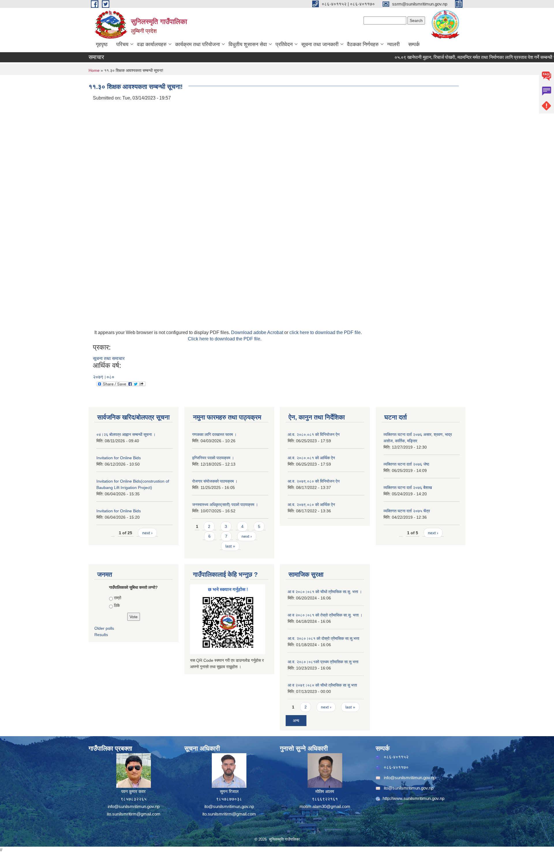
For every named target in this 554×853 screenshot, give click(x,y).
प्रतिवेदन (284, 44)
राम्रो (117, 597)
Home (94, 70)
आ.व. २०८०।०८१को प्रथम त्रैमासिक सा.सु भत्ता (323, 661)
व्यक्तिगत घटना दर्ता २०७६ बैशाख (407, 487)
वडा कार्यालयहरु (151, 44)
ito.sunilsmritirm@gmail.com (133, 813)
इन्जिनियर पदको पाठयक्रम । (213, 457)
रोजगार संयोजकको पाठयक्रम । (214, 481)
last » (230, 546)
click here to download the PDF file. (325, 332)
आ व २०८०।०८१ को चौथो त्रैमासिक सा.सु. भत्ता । (325, 591)
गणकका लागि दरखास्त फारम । (214, 434)
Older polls (104, 628)
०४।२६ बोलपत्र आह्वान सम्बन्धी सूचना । (126, 434)
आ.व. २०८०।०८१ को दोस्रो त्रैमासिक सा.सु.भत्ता (323, 638)
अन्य (296, 720)
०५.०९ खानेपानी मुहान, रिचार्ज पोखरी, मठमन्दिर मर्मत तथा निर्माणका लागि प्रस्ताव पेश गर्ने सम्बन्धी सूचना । (466, 57)
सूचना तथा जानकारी (319, 44)
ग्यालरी (393, 44)
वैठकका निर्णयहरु (363, 44)
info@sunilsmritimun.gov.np (134, 806)
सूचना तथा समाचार (109, 358)
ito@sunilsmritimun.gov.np (229, 806)
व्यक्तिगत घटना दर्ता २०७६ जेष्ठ (406, 464)
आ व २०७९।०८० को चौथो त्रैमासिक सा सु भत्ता (322, 685)
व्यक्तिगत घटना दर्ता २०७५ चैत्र (406, 511)
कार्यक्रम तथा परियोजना (197, 44)
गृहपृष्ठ (102, 44)
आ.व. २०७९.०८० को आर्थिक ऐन (311, 504)
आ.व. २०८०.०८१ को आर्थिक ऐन (311, 457)
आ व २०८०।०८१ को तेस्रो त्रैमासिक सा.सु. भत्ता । (325, 615)
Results (101, 634)
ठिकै (117, 605)
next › (147, 532)
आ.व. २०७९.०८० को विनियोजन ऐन (314, 481)
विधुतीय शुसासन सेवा (248, 44)
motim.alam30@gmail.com (325, 806)
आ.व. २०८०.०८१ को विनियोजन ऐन (314, 434)
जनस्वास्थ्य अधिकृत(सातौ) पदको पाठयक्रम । (225, 504)
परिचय (122, 44)
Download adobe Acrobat (257, 332)
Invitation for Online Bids (118, 457)
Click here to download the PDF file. (224, 338)
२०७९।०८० (103, 376)
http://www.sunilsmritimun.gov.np (413, 798)
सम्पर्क (414, 44)
